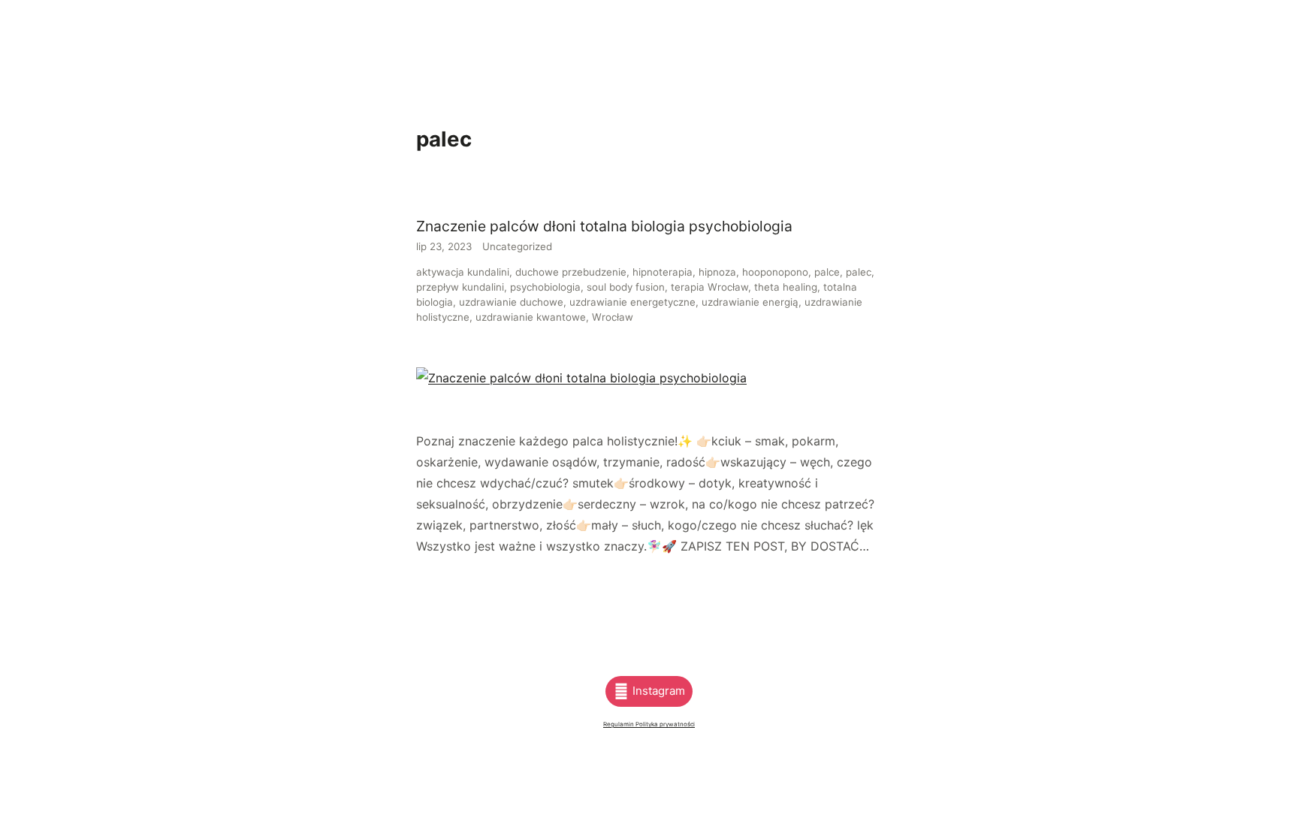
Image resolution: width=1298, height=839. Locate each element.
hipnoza (717, 272)
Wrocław (612, 317)
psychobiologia (545, 287)
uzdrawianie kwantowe (530, 317)
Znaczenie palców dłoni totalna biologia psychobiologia (604, 226)
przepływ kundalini (460, 287)
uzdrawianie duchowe (511, 302)
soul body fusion (626, 287)
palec (858, 272)
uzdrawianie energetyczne (632, 302)
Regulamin (619, 724)
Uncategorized (517, 246)
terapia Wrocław (709, 287)
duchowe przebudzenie (570, 272)
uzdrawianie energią (750, 302)
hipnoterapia (662, 272)
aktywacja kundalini (462, 272)
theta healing (785, 287)
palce (827, 272)
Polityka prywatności (665, 724)
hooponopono (775, 272)
